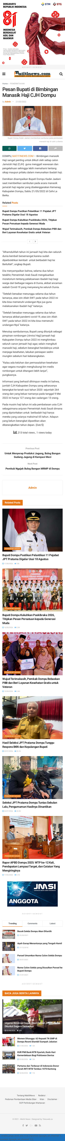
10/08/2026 (8, 691)
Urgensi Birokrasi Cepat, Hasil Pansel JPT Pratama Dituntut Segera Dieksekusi (32, 1025)
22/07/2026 (8, 751)
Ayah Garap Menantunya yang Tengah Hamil (39, 943)
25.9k (18, 811)
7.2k (33, 1046)
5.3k (18, 627)
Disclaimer (52, 1099)
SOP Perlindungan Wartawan (32, 1103)
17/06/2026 (8, 875)
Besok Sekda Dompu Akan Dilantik (34, 931)
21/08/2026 (23, 1046)
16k (20, 1030)
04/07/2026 (8, 811)
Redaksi (41, 1095)
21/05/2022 (21, 101)
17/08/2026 (8, 563)
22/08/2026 (10, 1030)
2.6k (18, 691)
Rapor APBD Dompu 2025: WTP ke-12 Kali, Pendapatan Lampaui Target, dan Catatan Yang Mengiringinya (31, 866)
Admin (8, 101)
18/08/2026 (23, 1073)
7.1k (33, 1073)
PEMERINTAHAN (17, 84)
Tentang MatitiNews (26, 1095)
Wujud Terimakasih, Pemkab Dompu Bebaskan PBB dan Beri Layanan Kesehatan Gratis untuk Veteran (31, 682)
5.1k (18, 875)
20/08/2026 (23, 1059)
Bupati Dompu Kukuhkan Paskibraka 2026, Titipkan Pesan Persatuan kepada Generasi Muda (29, 619)
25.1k (18, 751)
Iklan (42, 1099)
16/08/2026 (8, 627)
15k (17, 563)
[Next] (35, 241)
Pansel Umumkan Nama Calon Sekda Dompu (39, 955)
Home (5, 84)
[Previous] (29, 241)
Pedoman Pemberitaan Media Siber (20, 1099)
